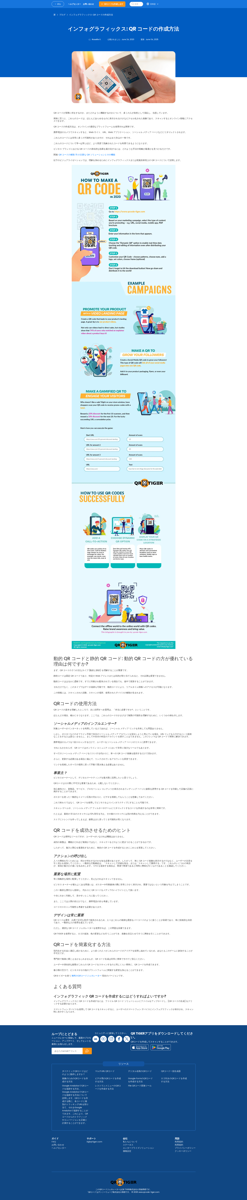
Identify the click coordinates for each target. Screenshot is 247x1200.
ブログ (62, 14)
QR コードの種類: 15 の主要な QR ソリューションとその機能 (87, 154)
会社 (125, 1138)
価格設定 (127, 1151)
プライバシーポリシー (185, 1147)
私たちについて (130, 1141)
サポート (91, 1138)
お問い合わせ (58, 1144)
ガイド (55, 1138)
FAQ (54, 1141)
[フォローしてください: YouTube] (103, 1039)
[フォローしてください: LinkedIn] (95, 1039)
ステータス (128, 1144)
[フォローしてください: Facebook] (119, 1039)
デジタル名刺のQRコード (140, 1071)
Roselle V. (96, 39)
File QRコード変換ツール (140, 1085)
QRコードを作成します (113, 4)
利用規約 (179, 1141)
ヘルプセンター (59, 1147)
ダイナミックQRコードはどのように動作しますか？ (75, 1073)
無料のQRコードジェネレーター (86, 975)
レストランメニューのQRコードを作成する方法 (108, 1087)
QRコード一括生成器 (171, 1071)
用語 (177, 1138)
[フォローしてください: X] (127, 1039)
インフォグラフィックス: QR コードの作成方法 (91, 14)
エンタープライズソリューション (138, 1147)
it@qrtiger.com (94, 1141)
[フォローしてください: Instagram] (111, 1039)
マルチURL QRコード (105, 1071)
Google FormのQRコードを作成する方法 (140, 1080)
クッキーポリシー (183, 1151)
